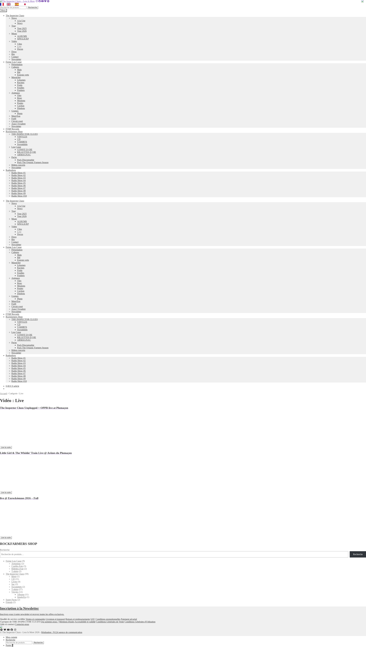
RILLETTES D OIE (26, 152)
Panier (9, 645)
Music (14, 33)
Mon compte (11, 637)
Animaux (15, 93)
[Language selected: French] (15, 4)
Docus (20, 49)
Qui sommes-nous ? (50, 622)
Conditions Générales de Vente (110, 622)
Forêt (13, 118)
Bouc (19, 98)
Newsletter (16, 59)
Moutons (21, 100)
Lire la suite (6, 447)
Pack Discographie (25, 160)
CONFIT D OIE (24, 149)
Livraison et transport (55, 619)
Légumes (21, 80)
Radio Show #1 (18, 173)
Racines (20, 82)
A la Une (21, 20)
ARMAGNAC (24, 154)
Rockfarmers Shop (14, 131)
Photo (19, 113)
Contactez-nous (22, 624)
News (14, 18)
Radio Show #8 (18, 191)
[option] (9, 4)
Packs (14, 157)
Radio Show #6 (18, 185)
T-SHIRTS (22, 142)
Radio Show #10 (19, 196)
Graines (14, 111)
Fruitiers (21, 90)
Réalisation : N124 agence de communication (61, 632)
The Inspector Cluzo (15, 15)
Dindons (21, 108)
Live (19, 46)
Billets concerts (18, 165)
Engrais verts (23, 75)
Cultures (15, 67)
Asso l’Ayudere (18, 124)
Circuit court (17, 121)
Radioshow (11, 170)
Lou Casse (16, 147)
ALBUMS (22, 36)
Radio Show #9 (18, 193)
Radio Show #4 (18, 180)
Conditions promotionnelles (108, 619)
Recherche (32, 7)
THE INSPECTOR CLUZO (24, 134)
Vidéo (14, 41)
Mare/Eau (15, 116)
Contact (14, 57)
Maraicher (16, 77)
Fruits (19, 85)
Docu (13, 51)
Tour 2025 (22, 28)
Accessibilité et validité (85, 622)
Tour (13, 26)
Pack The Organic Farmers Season (32, 162)
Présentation (16, 64)
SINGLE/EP (23, 39)
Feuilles (20, 87)
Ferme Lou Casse (14, 62)
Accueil (3, 393)
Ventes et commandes (35, 619)
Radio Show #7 (18, 188)
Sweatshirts (22, 144)
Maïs (19, 69)
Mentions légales (66, 622)
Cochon (20, 106)
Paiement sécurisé (129, 619)
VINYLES (22, 136)
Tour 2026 (22, 31)
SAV (92, 619)
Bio (13, 54)
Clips (19, 44)
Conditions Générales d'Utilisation (140, 622)
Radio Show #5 (18, 183)
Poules (20, 103)
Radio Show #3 (18, 178)
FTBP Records (12, 129)
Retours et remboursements (77, 619)
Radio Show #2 (18, 175)
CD (18, 139)
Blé (18, 72)
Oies (19, 95)
